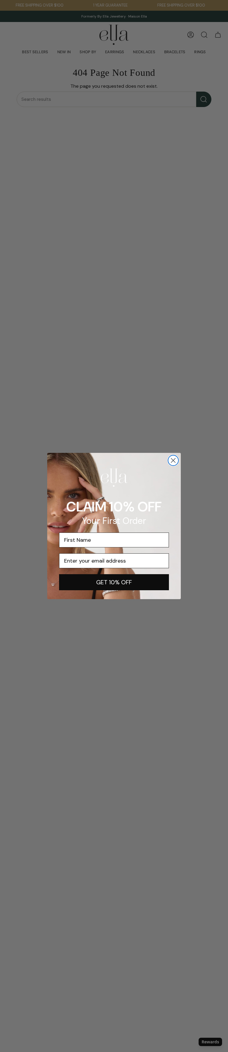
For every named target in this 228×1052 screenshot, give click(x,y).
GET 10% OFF (114, 582)
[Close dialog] (173, 460)
